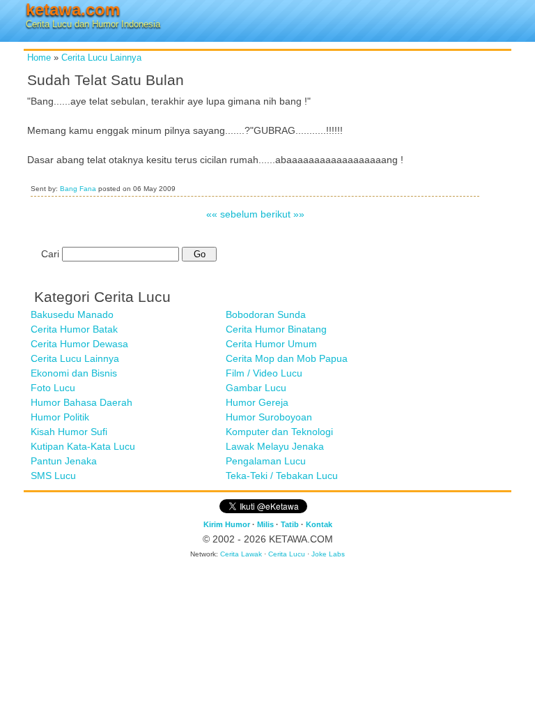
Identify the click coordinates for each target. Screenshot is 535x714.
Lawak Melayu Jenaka (275, 446)
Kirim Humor (226, 524)
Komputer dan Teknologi (279, 431)
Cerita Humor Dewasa (79, 343)
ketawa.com (73, 9)
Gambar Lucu (256, 387)
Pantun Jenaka (64, 460)
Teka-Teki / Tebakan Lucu (282, 475)
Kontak (319, 524)
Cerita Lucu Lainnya (101, 58)
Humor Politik (60, 417)
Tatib (290, 524)
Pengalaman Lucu (266, 460)
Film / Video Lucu (264, 373)
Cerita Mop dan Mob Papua (287, 358)
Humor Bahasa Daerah (81, 402)
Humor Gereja (257, 402)
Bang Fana (78, 188)
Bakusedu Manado (72, 314)
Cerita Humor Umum (271, 343)
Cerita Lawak (241, 554)
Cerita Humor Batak (74, 329)
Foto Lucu (53, 387)
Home (39, 58)
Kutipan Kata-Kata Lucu (83, 446)
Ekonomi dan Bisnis (74, 373)
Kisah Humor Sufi (69, 431)
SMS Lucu (53, 475)
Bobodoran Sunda (266, 314)
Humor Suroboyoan (269, 417)
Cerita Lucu (286, 554)
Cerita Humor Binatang (276, 329)
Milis (265, 524)
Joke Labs (328, 554)
